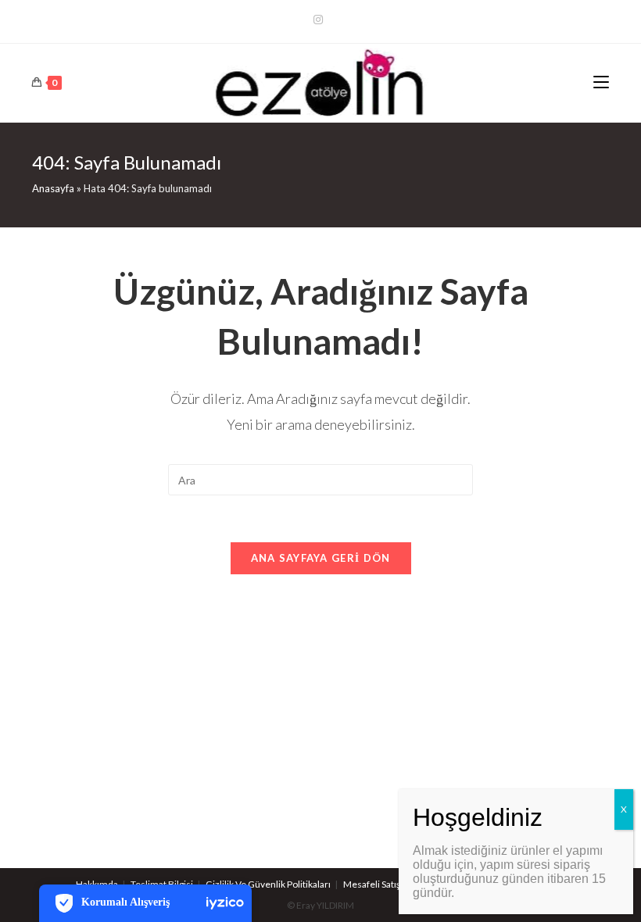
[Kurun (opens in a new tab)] (320, 20)
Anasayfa (53, 188)
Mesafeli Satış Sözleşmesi (396, 884)
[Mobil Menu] (601, 83)
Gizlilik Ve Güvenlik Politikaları (268, 884)
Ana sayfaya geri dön (321, 558)
